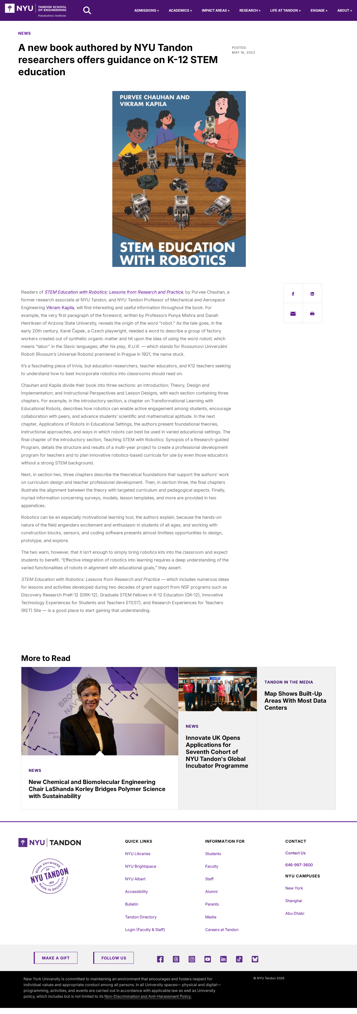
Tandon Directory (141, 917)
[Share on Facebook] (293, 293)
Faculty (211, 866)
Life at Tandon (285, 10)
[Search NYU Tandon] (87, 11)
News (24, 33)
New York (294, 888)
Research (250, 10)
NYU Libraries (137, 853)
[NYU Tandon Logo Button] (70, 842)
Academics (180, 10)
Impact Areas (216, 10)
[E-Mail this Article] (293, 313)
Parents (212, 904)
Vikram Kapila (60, 307)
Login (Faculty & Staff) (145, 929)
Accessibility (136, 891)
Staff (209, 878)
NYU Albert (135, 878)
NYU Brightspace (140, 866)
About (344, 10)
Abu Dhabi (294, 913)
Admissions (146, 10)
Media (210, 917)
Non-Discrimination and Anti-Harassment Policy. (148, 996)
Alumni (211, 891)
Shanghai (293, 900)
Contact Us (295, 852)
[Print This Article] (312, 313)
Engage (319, 10)
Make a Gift (56, 958)
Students (213, 853)
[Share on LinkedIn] (312, 293)
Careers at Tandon (221, 929)
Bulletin (131, 904)
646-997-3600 (299, 864)
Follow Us (114, 958)
